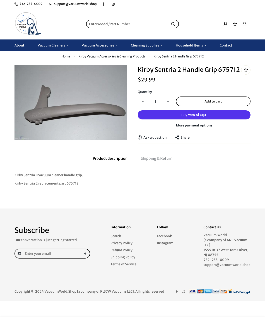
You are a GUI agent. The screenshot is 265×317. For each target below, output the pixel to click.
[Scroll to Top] (257, 294)
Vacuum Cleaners (51, 45)
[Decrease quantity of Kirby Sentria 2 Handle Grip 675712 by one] (142, 101)
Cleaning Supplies (145, 45)
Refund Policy (121, 250)
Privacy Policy (121, 243)
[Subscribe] (85, 254)
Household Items (189, 45)
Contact (226, 45)
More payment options (194, 125)
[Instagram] (113, 4)
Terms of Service (123, 264)
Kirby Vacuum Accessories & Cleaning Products (112, 56)
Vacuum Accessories (98, 45)
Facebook (164, 236)
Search (116, 236)
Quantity (145, 92)
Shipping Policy (123, 257)
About (19, 45)
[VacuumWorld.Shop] (27, 24)
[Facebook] (103, 4)
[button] (244, 24)
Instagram (165, 243)
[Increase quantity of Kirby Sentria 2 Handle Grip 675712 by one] (168, 101)
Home (65, 56)
